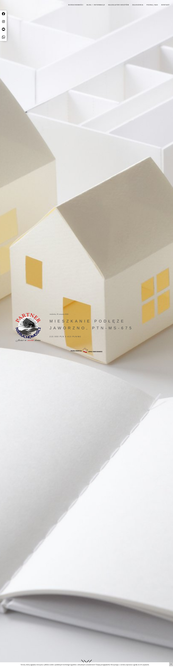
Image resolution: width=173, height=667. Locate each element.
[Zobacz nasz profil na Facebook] (3, 14)
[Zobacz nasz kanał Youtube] (3, 30)
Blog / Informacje (96, 5)
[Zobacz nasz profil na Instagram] (3, 22)
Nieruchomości (75, 5)
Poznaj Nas (152, 5)
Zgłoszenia (137, 5)
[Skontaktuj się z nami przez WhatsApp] (3, 37)
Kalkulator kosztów (118, 5)
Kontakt (165, 5)
